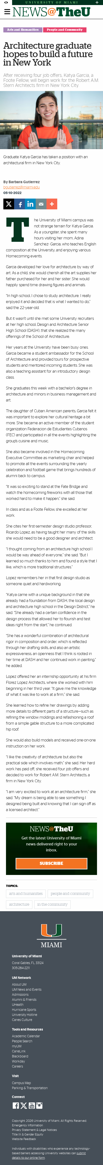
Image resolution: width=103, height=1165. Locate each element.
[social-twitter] (24, 1105)
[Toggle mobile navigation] (7, 12)
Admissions (20, 994)
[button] (93, 1151)
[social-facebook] (16, 1105)
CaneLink (19, 1051)
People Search (22, 1041)
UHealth (17, 1005)
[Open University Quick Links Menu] (97, 2)
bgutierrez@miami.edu (21, 187)
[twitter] (8, 204)
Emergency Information (27, 1125)
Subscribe (51, 864)
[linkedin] (30, 204)
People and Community (65, 29)
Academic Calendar (26, 1036)
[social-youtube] (32, 1105)
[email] (41, 204)
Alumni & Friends (24, 999)
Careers (17, 1066)
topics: (12, 886)
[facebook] (19, 204)
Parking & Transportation (30, 1088)
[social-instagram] (39, 1105)
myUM (16, 1046)
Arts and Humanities (23, 29)
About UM (19, 984)
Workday (18, 1061)
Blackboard (20, 1056)
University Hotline (24, 1015)
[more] (51, 204)
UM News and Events (26, 989)
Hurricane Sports (24, 1010)
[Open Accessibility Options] (6, 2)
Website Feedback (24, 1139)
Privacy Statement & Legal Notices (34, 1130)
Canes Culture (22, 1020)
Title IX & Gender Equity (27, 1134)
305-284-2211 (21, 968)
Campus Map (21, 1083)
